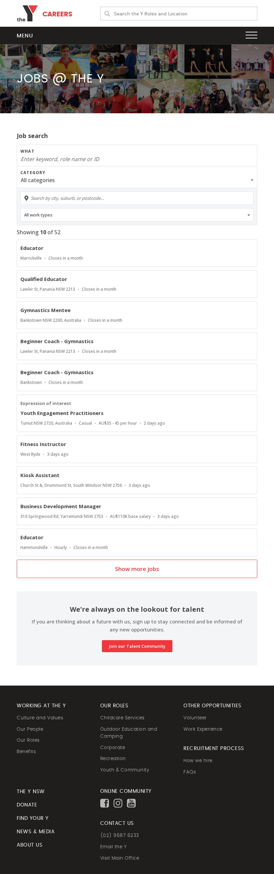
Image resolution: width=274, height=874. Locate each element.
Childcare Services (122, 718)
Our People (30, 729)
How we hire (198, 760)
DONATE (27, 805)
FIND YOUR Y (33, 818)
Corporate (112, 747)
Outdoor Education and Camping (128, 733)
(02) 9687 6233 (119, 835)
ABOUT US (29, 845)
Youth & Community (124, 770)
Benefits (26, 751)
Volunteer (195, 718)
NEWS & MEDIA (35, 831)
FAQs (189, 772)
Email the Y (113, 847)
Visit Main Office (119, 858)
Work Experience (203, 729)
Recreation (113, 758)
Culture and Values (40, 718)
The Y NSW (31, 791)
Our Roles (28, 740)
